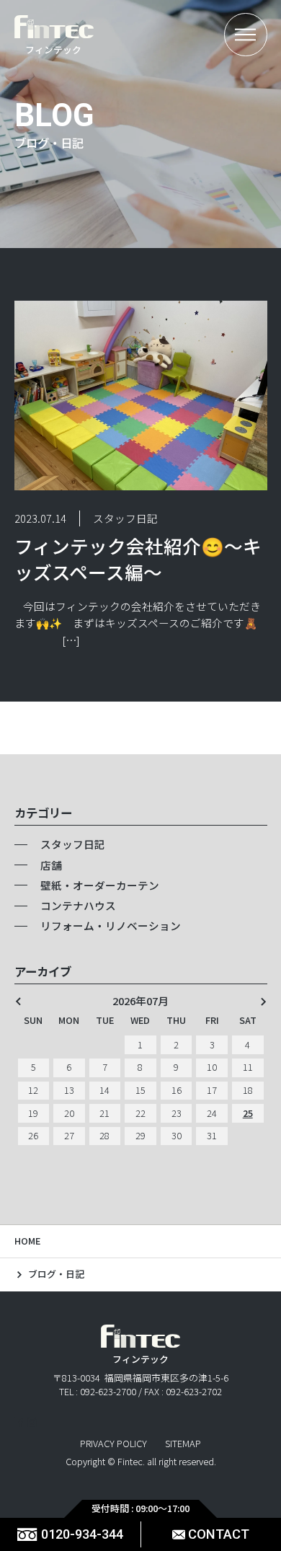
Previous (18, 1001)
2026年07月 (140, 1001)
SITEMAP (183, 1444)
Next (263, 1001)
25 (248, 1113)
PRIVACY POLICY (113, 1444)
